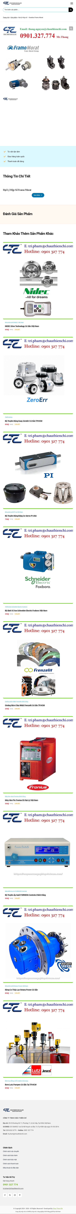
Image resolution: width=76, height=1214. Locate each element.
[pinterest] (20, 1195)
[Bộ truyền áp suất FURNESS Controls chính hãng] (38, 812)
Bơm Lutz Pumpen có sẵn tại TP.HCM (20, 1084)
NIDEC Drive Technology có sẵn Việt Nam (22, 326)
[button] (71, 28)
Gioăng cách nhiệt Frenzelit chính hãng (16, 701)
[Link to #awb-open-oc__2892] (71, 3)
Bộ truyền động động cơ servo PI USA (21, 516)
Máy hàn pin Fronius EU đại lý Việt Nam (21, 800)
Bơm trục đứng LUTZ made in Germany (16, 1081)
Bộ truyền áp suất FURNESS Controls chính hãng (25, 895)
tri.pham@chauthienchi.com (13, 1188)
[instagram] (15, 1195)
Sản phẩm (14, 17)
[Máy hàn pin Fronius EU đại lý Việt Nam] (38, 717)
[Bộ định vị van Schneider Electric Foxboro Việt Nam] (38, 528)
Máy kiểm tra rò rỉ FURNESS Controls (16, 891)
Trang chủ (6, 17)
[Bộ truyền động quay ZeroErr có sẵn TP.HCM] (38, 338)
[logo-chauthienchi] (12, 2)
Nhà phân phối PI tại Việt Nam (14, 512)
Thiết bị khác (8, 417)
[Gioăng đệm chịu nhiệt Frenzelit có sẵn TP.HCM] (38, 623)
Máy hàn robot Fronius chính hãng (15, 796)
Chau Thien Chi (58, 1208)
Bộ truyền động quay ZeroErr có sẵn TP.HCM (23, 421)
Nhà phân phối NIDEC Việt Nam (14, 322)
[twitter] (10, 1195)
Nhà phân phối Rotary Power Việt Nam (16, 986)
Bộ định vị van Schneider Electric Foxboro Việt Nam (26, 610)
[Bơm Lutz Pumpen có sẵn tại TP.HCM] (38, 1002)
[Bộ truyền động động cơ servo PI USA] (38, 433)
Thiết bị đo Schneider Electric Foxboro (16, 607)
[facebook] (5, 1195)
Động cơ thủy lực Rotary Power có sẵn (21, 990)
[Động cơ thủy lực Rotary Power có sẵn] (38, 907)
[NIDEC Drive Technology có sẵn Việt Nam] (38, 243)
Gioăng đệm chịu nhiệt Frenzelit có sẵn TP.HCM (25, 705)
